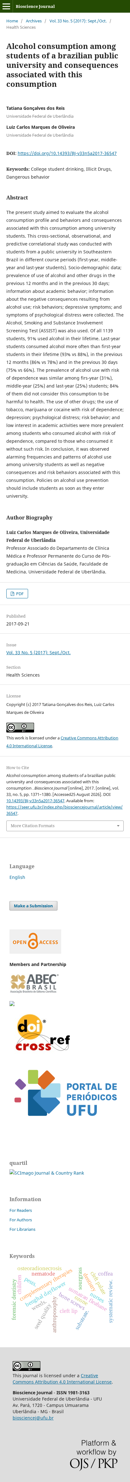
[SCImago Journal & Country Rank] (46, 1173)
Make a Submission (33, 906)
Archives (34, 21)
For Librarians (22, 1229)
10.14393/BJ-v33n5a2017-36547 (35, 800)
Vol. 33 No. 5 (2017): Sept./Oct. (78, 21)
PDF (19, 593)
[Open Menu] (6, 6)
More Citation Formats (33, 825)
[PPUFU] (65, 1124)
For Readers (20, 1210)
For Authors (20, 1220)
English (17, 877)
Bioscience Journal (35, 6)
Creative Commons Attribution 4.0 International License (62, 1378)
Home (12, 21)
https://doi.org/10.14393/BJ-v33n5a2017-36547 (67, 153)
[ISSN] (12, 1004)
